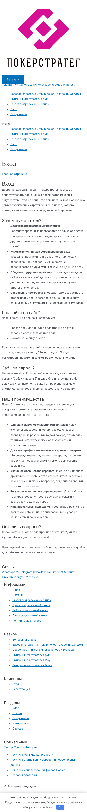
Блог (13, 109)
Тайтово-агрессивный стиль (29, 104)
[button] (13, 79)
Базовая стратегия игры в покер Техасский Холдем (45, 93)
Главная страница (14, 174)
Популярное (18, 114)
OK (60, 807)
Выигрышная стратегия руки (29, 98)
